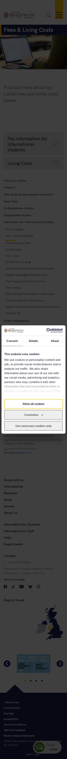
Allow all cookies (33, 403)
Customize (31, 414)
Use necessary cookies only (33, 425)
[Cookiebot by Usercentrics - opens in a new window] (47, 330)
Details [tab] (33, 340)
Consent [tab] (12, 340)
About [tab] (55, 340)
